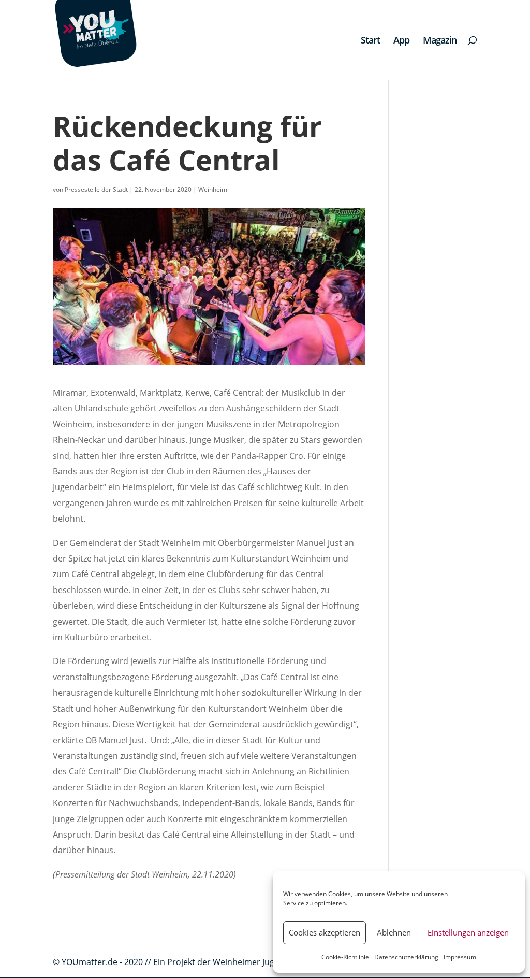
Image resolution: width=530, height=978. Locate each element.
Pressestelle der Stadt (96, 189)
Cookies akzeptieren (324, 932)
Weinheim (212, 189)
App (401, 41)
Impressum (460, 957)
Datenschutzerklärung (406, 957)
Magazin (440, 41)
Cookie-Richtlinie (345, 957)
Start (370, 41)
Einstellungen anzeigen (468, 932)
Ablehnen (394, 932)
